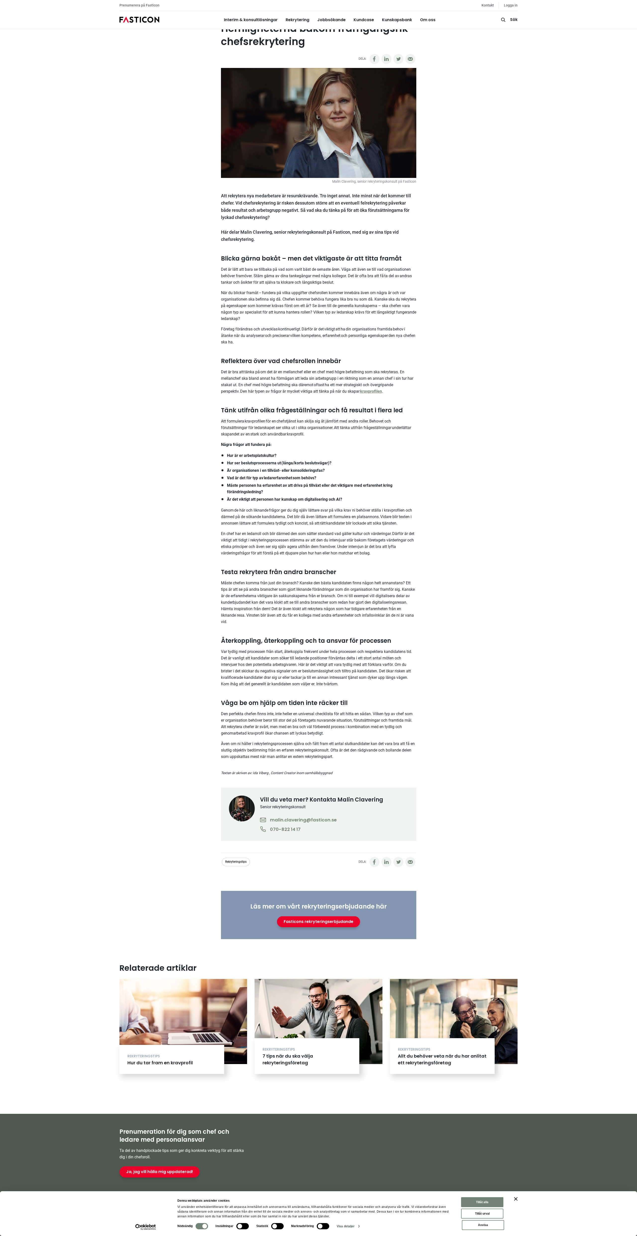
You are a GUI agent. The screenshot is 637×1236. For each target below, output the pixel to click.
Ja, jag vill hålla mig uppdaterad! (159, 1172)
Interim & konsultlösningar (251, 20)
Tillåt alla (482, 1202)
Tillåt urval (482, 1213)
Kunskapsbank (397, 20)
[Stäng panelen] (516, 1199)
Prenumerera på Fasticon (139, 5)
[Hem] (139, 20)
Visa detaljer (346, 1226)
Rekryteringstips (236, 861)
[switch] (242, 1226)
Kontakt (487, 5)
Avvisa (483, 1225)
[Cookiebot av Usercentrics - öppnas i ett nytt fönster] (145, 1227)
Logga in (511, 5)
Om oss (427, 20)
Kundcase (364, 20)
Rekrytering (297, 20)
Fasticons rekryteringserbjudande (318, 921)
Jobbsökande (331, 20)
